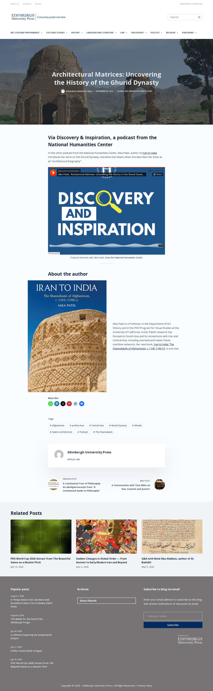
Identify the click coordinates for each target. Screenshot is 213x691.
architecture (77, 425)
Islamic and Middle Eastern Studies (134, 91)
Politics (155, 32)
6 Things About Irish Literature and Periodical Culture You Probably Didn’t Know (31, 603)
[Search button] (199, 17)
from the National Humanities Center (124, 257)
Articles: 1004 (74, 459)
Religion (170, 32)
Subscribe (173, 625)
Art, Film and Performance (25, 32)
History (75, 32)
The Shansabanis (103, 431)
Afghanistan (57, 425)
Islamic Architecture (61, 431)
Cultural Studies (55, 32)
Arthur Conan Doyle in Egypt (26, 650)
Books (38, 4)
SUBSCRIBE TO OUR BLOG (191, 4)
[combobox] (182, 17)
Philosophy (137, 32)
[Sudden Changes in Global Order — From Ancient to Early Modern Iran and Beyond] (106, 537)
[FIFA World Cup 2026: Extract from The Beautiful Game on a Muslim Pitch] (41, 537)
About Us (15, 4)
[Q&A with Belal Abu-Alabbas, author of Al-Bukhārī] (172, 537)
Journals (27, 4)
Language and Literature (100, 32)
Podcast (82, 431)
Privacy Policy (144, 685)
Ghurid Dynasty (118, 425)
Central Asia (96, 425)
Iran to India (149, 153)
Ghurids (137, 425)
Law (122, 32)
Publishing (188, 32)
